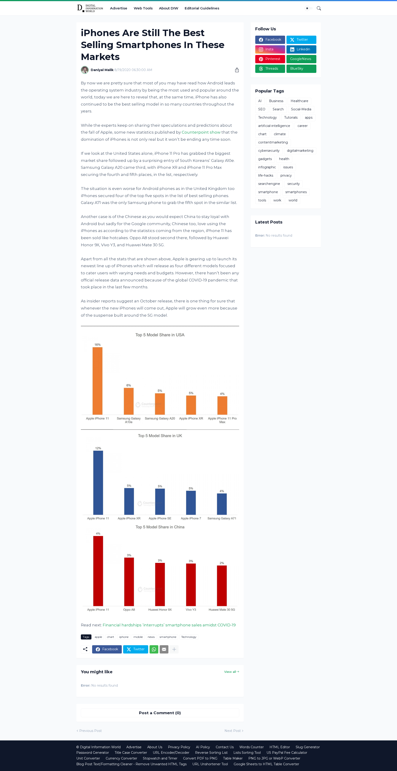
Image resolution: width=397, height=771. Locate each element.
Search (278, 109)
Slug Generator (308, 747)
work (277, 200)
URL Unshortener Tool (210, 764)
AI (260, 101)
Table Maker (233, 758)
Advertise (118, 8)
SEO (261, 109)
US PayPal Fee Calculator (287, 753)
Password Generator (92, 753)
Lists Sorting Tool (247, 753)
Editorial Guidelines (202, 8)
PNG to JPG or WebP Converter (274, 758)
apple (98, 637)
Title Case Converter (131, 753)
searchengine (269, 184)
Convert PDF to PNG (200, 758)
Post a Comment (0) (160, 713)
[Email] (164, 649)
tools (262, 200)
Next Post (232, 731)
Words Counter (251, 747)
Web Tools (143, 8)
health (284, 159)
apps (308, 117)
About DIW (168, 8)
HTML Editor (279, 747)
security (293, 184)
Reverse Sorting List (211, 753)
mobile (138, 637)
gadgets (265, 159)
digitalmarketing (300, 151)
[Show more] (174, 649)
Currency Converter (121, 758)
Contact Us (225, 747)
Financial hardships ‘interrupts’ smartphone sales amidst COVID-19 (169, 625)
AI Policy (203, 747)
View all (230, 672)
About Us (154, 747)
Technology (188, 637)
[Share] (235, 70)
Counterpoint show (201, 132)
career (303, 126)
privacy (286, 175)
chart (110, 637)
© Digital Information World (98, 747)
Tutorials (291, 117)
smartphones (296, 192)
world (293, 200)
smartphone (168, 637)
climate (280, 134)
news (151, 637)
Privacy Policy (179, 747)
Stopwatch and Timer (160, 758)
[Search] (317, 8)
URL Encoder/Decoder (171, 753)
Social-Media (301, 109)
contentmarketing (273, 142)
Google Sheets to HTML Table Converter (266, 764)
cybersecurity (269, 151)
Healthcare (299, 101)
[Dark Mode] (309, 8)
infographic (267, 167)
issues (288, 167)
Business (276, 101)
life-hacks (265, 175)
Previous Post (90, 731)
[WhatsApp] (154, 649)
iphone (123, 637)
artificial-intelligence (274, 126)
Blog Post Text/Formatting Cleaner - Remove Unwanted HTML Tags (131, 764)
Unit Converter (88, 758)
